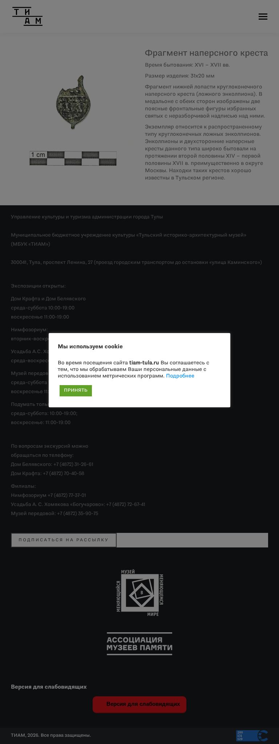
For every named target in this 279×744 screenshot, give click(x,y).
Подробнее (180, 376)
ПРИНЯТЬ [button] (76, 390)
